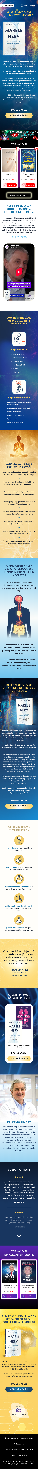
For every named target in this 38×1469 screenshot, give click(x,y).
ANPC (13, 1455)
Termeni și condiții (27, 1438)
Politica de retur (19, 1444)
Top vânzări (19, 144)
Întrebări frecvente (11, 1438)
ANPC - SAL (23, 1455)
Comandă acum (19, 115)
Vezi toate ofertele (19, 195)
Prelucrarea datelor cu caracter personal (19, 1449)
